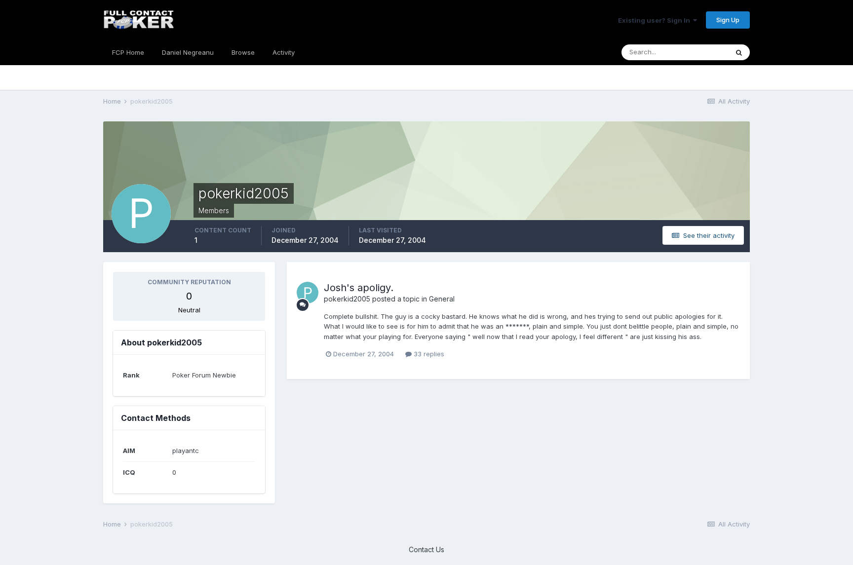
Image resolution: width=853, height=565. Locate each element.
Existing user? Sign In (655, 20)
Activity (283, 52)
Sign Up (727, 20)
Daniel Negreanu (188, 52)
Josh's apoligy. (358, 288)
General (442, 299)
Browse (243, 52)
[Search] (739, 52)
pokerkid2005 (347, 299)
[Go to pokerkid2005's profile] (307, 292)
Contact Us (426, 549)
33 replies (428, 354)
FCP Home (128, 52)
